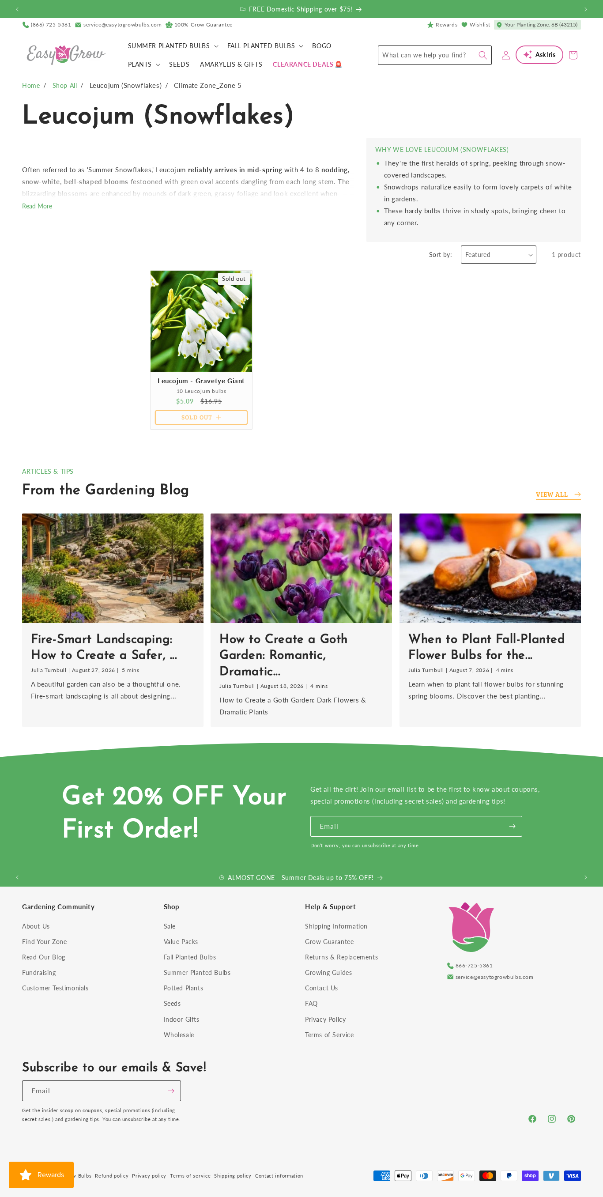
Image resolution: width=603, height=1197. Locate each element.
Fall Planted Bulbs (190, 957)
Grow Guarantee (329, 941)
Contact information (279, 1175)
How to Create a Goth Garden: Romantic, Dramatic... (283, 655)
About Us (36, 926)
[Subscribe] (512, 826)
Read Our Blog (43, 957)
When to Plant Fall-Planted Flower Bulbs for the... (486, 647)
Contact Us (321, 988)
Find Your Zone (44, 941)
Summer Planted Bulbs (197, 972)
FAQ (311, 1003)
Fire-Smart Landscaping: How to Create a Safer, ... (104, 647)
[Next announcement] (585, 9)
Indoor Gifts (182, 1019)
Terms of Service (329, 1034)
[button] (172, 46)
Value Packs (181, 941)
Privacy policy (149, 1175)
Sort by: (440, 254)
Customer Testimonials (55, 988)
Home (31, 85)
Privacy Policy (325, 1019)
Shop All (65, 85)
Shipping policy (233, 1175)
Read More (37, 206)
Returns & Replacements (341, 957)
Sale (170, 926)
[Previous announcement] (17, 9)
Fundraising (39, 972)
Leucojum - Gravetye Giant (201, 381)
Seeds (172, 1003)
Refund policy (111, 1175)
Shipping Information (336, 926)
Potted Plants (184, 988)
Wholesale (179, 1034)
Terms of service (190, 1175)
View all (552, 494)
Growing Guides (328, 972)
